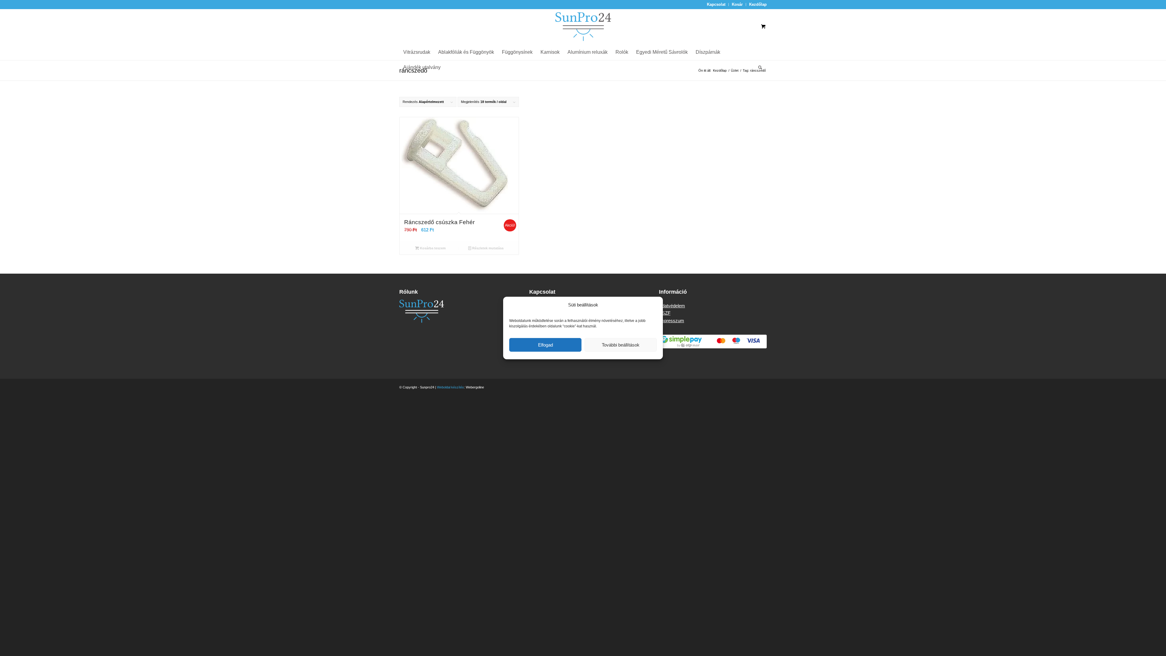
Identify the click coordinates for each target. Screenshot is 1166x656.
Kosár (737, 4)
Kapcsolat (716, 4)
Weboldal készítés (450, 387)
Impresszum (671, 320)
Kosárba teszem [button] (432, 248)
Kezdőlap (758, 4)
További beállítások (620, 344)
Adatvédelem (672, 305)
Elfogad (545, 344)
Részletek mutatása (487, 248)
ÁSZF (664, 313)
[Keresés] (758, 67)
